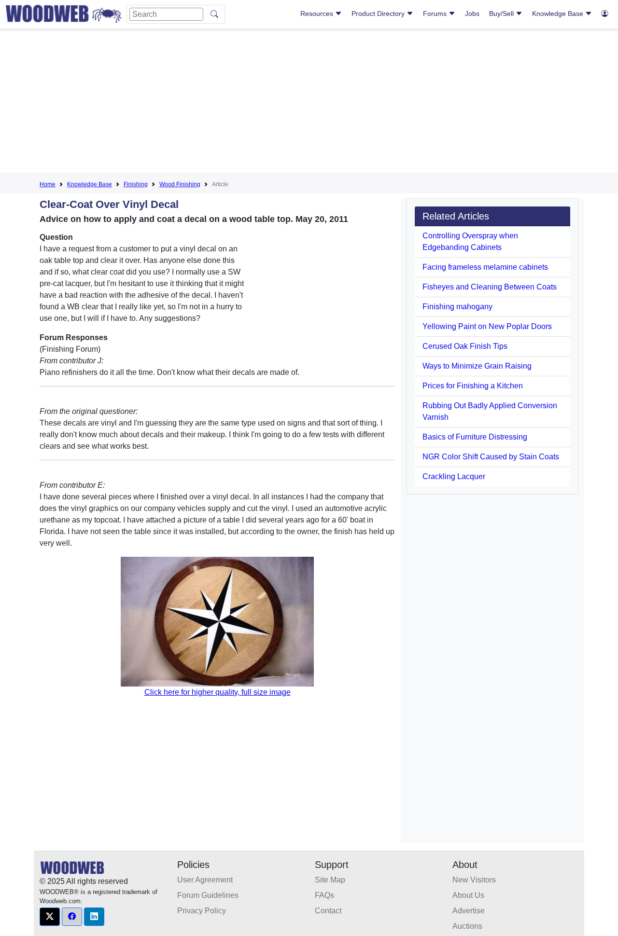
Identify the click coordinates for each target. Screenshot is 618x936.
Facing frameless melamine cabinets (485, 267)
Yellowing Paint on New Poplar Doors (487, 326)
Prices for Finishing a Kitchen (472, 386)
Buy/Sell (502, 13)
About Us (468, 895)
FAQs (324, 895)
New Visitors (474, 880)
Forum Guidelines (208, 895)
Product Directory (379, 13)
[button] (50, 917)
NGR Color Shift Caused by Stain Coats (490, 457)
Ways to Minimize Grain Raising (477, 366)
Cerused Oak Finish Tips (464, 346)
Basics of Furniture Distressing (474, 437)
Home (48, 184)
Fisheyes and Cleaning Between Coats (489, 287)
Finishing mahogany (457, 307)
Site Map (330, 880)
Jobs (472, 13)
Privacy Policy (201, 911)
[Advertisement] (309, 103)
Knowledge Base (558, 13)
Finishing (136, 184)
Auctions (467, 926)
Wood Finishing (179, 184)
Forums (436, 13)
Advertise (468, 911)
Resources (317, 13)
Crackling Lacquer (453, 476)
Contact (328, 911)
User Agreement (205, 880)
